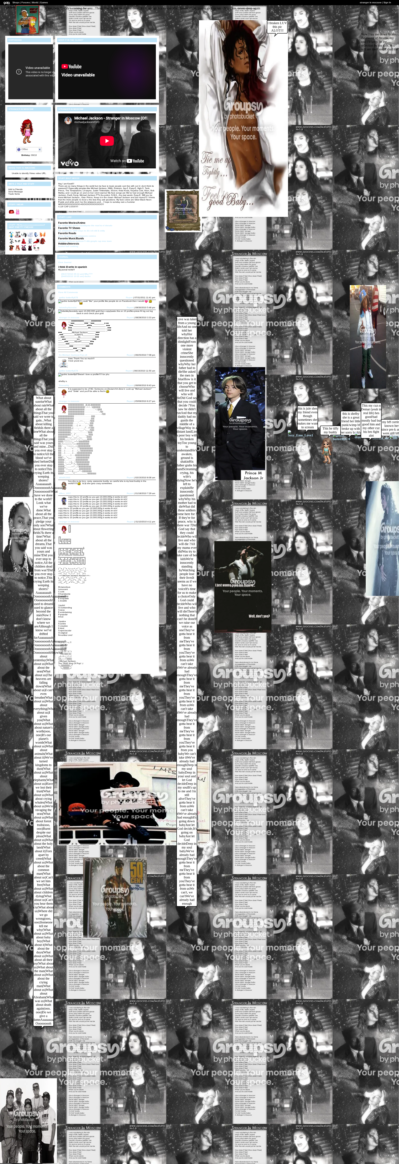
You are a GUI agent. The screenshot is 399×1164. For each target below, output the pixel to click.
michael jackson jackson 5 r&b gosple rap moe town (85, 241)
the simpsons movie (68, 225)
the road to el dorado (101, 225)
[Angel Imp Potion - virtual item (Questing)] (11, 237)
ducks (76, 276)
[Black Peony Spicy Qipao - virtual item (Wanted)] (11, 250)
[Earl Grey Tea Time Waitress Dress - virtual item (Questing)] (18, 237)
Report (129, 297)
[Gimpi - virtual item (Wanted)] (11, 243)
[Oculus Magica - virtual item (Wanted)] (18, 243)
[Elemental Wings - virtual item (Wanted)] (42, 237)
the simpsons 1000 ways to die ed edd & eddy (81, 231)
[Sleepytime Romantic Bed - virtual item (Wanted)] (36, 243)
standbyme (85, 225)
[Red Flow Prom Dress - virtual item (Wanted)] (24, 243)
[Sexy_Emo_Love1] (301, 435)
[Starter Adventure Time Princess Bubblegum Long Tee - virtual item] (18, 214)
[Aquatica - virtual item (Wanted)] (36, 237)
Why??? (76, 274)
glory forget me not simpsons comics (77, 236)
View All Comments (68, 292)
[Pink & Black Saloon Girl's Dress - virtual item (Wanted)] (24, 250)
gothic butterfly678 (68, 297)
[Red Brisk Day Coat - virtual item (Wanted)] (42, 243)
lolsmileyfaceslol (67, 307)
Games (44, 2)
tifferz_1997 (65, 493)
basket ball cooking (68, 246)
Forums (25, 2)
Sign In (387, 2)
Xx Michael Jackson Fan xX (73, 355)
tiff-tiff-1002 (64, 477)
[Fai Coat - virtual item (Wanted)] (30, 243)
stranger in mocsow (69, 317)
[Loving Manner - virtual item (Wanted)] (36, 250)
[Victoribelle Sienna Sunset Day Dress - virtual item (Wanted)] (18, 250)
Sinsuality (64, 385)
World (35, 2)
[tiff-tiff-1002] (325, 463)
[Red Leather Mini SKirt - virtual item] (11, 214)
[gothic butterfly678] (345, 439)
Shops (16, 2)
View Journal (64, 262)
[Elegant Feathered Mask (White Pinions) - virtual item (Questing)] (24, 237)
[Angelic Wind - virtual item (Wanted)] (30, 237)
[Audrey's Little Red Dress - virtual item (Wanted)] (30, 250)
